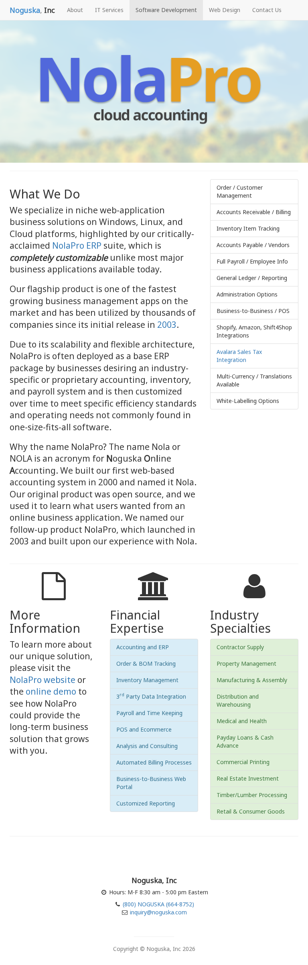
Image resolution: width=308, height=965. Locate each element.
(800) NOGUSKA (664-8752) (157, 904)
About (75, 10)
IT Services (109, 10)
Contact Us (267, 10)
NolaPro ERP (76, 245)
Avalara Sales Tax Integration (239, 356)
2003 (166, 324)
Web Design (224, 10)
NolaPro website (42, 679)
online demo (51, 691)
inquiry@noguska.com (158, 912)
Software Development (166, 10)
